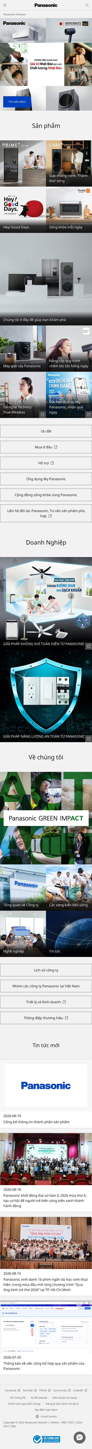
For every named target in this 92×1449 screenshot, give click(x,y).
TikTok (43, 1390)
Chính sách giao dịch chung (24, 1404)
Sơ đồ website (39, 1397)
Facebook (10, 1390)
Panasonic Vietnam (14, 14)
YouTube (28, 1390)
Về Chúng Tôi (17, 1397)
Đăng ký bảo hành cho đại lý (62, 1404)
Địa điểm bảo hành (46, 1410)
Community (60, 1390)
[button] (80, 1438)
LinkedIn (78, 1390)
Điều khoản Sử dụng (65, 1397)
